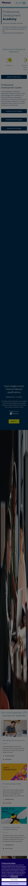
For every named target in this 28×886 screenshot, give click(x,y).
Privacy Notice (14, 876)
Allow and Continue (14, 883)
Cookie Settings (14, 879)
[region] (14, 872)
